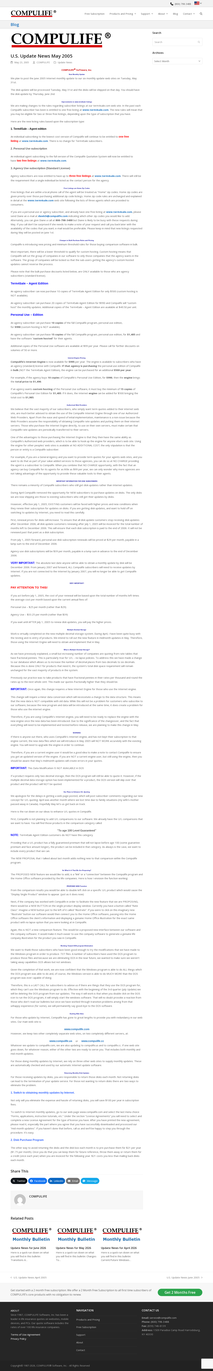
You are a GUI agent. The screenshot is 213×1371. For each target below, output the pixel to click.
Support (80, 1334)
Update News (65, 62)
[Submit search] (199, 42)
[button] (201, 13)
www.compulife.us (60, 1041)
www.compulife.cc (92, 1041)
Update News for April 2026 (119, 1248)
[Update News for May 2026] (77, 1234)
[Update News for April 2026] (122, 1234)
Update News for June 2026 (28, 1248)
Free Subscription (86, 1327)
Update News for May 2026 (73, 1248)
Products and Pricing (88, 1319)
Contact (80, 1350)
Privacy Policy (18, 1338)
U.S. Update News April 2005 (29, 1278)
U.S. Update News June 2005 (183, 1278)
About (15, 1310)
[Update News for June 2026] (32, 1234)
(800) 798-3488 (183, 3)
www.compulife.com (76, 1029)
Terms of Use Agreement (25, 1334)
